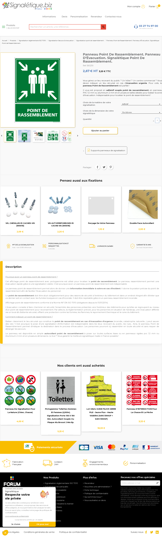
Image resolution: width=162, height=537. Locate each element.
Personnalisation (79, 16)
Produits (12, 26)
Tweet (104, 167)
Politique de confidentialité (73, 532)
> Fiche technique (91, 490)
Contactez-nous (113, 16)
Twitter (151, 532)
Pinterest (110, 167)
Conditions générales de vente (39, 532)
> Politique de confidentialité (95, 493)
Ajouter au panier (100, 130)
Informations (49, 16)
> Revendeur (88, 483)
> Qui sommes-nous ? (92, 497)
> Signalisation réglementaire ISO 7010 (60, 483)
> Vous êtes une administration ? (97, 487)
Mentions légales (11, 532)
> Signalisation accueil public (55, 487)
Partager (97, 167)
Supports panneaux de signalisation (108, 150)
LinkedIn (157, 532)
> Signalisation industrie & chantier (58, 504)
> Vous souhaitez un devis (94, 500)
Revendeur (96, 16)
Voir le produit (20, 207)
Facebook (146, 532)
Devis (64, 16)
